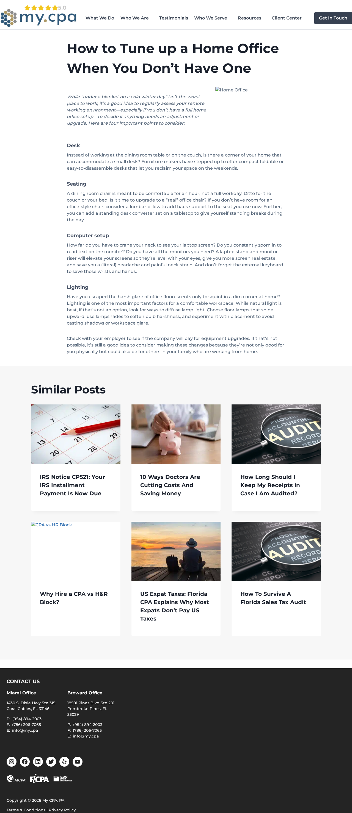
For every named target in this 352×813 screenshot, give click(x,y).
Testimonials (173, 18)
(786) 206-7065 (26, 724)
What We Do (100, 18)
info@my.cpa (25, 730)
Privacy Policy (62, 810)
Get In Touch (333, 18)
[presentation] (75, 434)
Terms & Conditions (26, 810)
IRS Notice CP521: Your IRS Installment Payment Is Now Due (72, 485)
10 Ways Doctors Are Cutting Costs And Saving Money (170, 485)
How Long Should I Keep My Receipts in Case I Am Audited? (270, 485)
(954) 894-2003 (27, 718)
